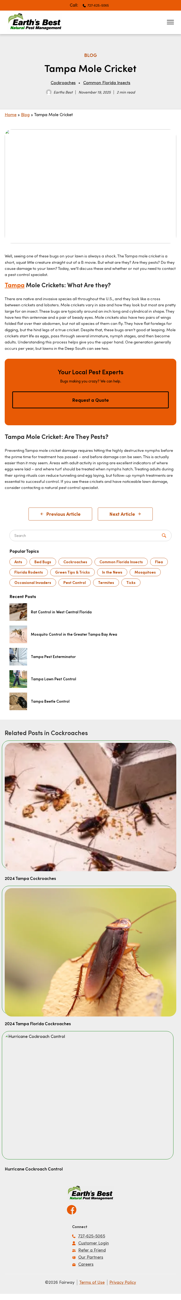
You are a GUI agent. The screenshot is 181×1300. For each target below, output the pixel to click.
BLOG (90, 55)
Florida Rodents (28, 572)
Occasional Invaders (32, 582)
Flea (159, 561)
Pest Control (74, 582)
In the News (112, 572)
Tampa (15, 285)
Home (10, 114)
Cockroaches (63, 82)
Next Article (122, 514)
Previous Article (63, 514)
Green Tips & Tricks (72, 572)
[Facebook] (71, 1208)
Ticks (131, 582)
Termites (106, 582)
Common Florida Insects (106, 82)
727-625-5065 (98, 5)
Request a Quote (90, 400)
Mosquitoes (145, 572)
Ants (18, 561)
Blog (25, 114)
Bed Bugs (42, 561)
